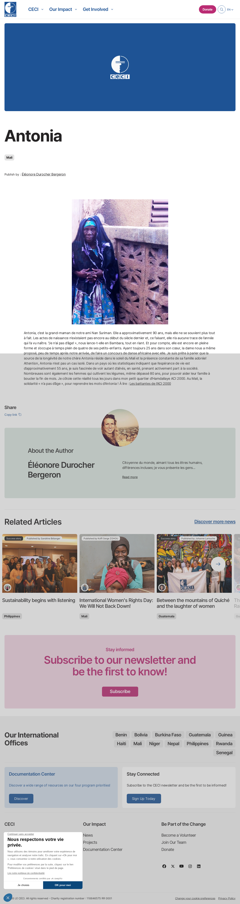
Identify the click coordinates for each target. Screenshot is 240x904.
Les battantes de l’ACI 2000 (150, 384)
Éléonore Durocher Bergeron (44, 174)
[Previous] (21, 564)
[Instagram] (191, 868)
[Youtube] (183, 868)
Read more (130, 477)
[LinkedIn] (200, 868)
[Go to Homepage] (10, 9)
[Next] (218, 564)
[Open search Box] (222, 9)
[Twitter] (174, 868)
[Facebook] (165, 868)
